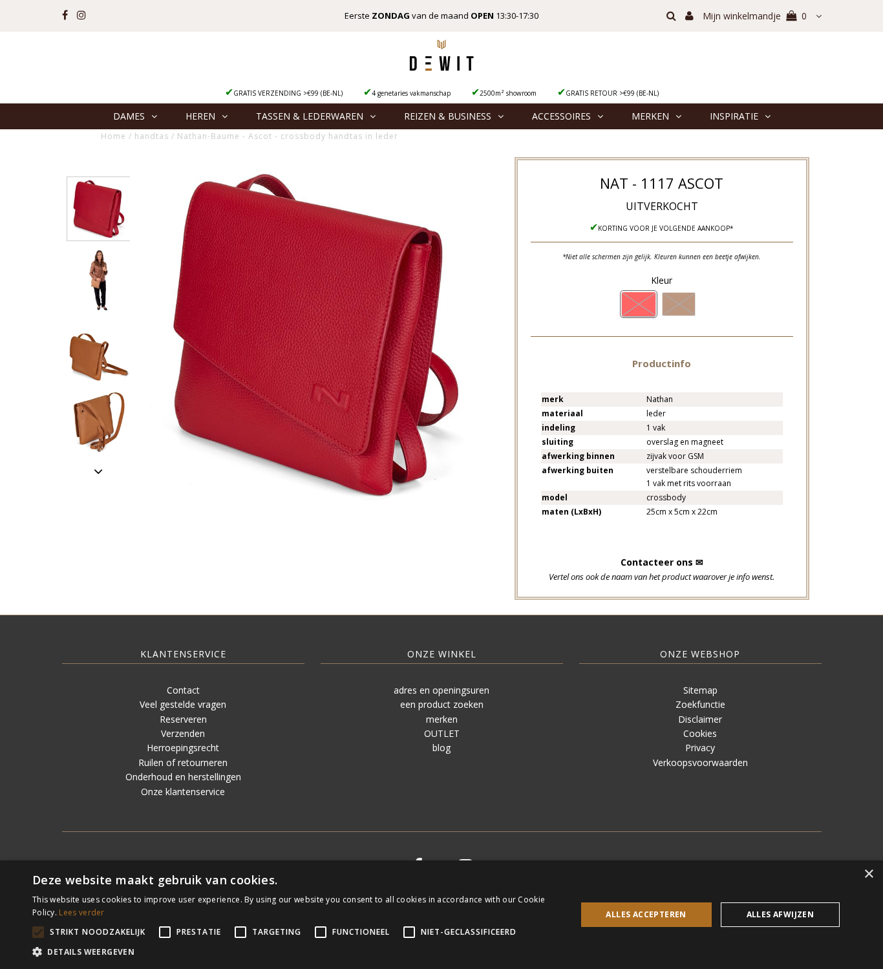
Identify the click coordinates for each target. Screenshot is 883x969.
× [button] (868, 874)
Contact (183, 690)
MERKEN (650, 116)
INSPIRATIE (734, 116)
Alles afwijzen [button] (780, 914)
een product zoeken (442, 704)
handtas (151, 136)
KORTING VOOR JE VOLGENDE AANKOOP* (666, 228)
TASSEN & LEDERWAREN (309, 116)
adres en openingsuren (441, 690)
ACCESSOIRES (561, 116)
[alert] (441, 914)
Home (113, 136)
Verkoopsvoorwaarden (700, 762)
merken (442, 719)
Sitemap (700, 690)
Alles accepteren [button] (646, 914)
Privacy (700, 747)
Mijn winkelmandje (755, 16)
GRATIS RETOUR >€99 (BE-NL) (612, 93)
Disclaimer (700, 719)
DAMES (129, 116)
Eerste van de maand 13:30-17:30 (441, 15)
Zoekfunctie (700, 704)
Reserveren (183, 719)
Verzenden (183, 733)
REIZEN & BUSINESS (447, 116)
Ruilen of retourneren (183, 762)
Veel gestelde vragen (183, 704)
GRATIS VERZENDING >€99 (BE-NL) (288, 93)
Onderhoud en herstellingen (183, 777)
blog (441, 747)
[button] (661, 363)
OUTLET (442, 733)
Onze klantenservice (183, 791)
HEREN (200, 116)
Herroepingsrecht (183, 747)
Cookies (700, 733)
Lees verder (81, 912)
